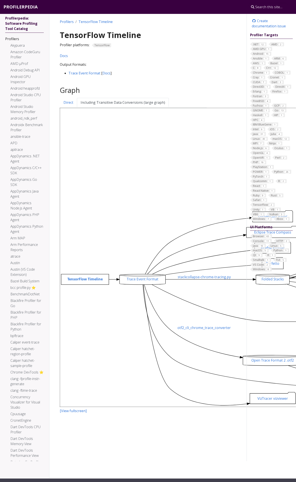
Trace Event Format (84, 73)
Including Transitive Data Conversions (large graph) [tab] (123, 102)
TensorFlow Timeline (95, 21)
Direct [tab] (68, 102)
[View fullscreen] (73, 410)
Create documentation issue (269, 23)
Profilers (67, 21)
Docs (64, 55)
